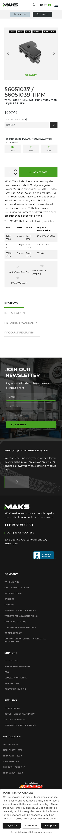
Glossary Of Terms (16, 678)
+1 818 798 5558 (19, 525)
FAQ (7, 672)
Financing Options (15, 621)
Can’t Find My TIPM (15, 689)
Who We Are (12, 582)
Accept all (50, 825)
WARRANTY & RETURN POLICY (20, 610)
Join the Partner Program (20, 627)
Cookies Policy (13, 633)
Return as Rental (15, 719)
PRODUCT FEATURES (19, 332)
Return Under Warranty (20, 714)
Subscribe (19, 424)
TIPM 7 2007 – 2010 (12, 750)
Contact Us (11, 660)
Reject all (12, 825)
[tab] (14, 305)
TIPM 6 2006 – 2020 (13, 773)
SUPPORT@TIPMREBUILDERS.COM (26, 450)
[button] (56, 5)
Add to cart (40, 172)
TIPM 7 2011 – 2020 (12, 756)
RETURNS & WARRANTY (21, 322)
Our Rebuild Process (17, 587)
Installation (10, 744)
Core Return (12, 708)
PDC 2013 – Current (14, 767)
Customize (31, 825)
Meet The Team (13, 593)
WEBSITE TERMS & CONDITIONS (21, 616)
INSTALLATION (14, 313)
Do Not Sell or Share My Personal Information (25, 640)
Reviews (9, 604)
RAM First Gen (11, 761)
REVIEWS (11, 303)
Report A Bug (12, 683)
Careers (9, 599)
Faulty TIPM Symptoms (17, 666)
